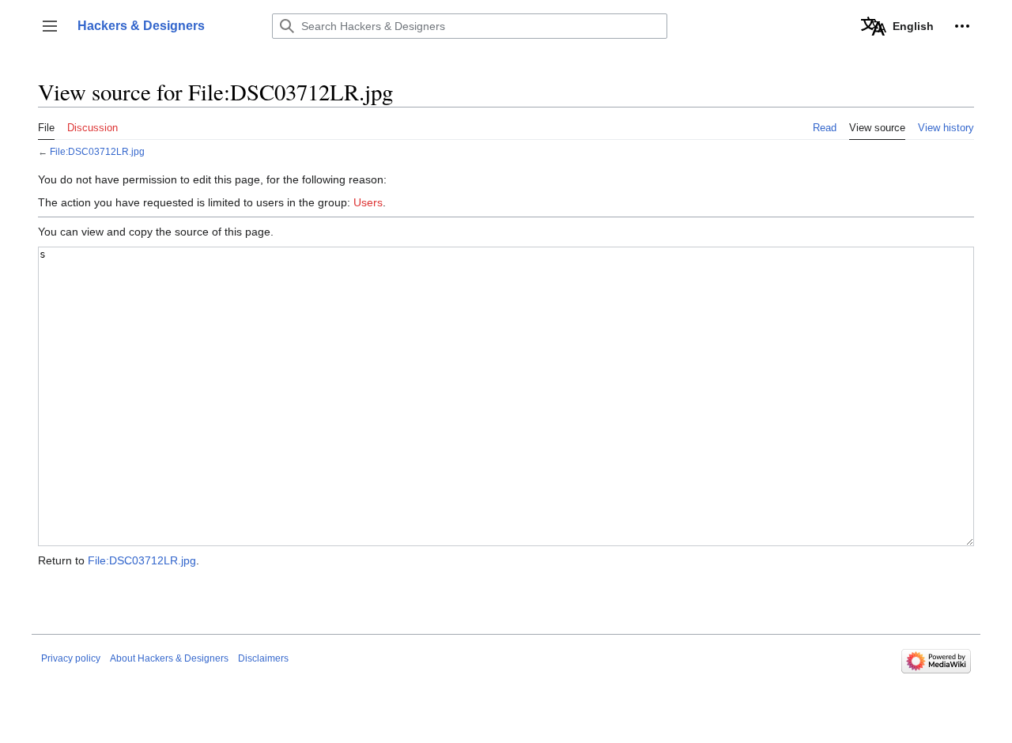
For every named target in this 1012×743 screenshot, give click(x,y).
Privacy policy (70, 658)
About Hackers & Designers (169, 658)
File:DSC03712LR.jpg (97, 151)
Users (368, 202)
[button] (50, 26)
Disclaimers (263, 658)
